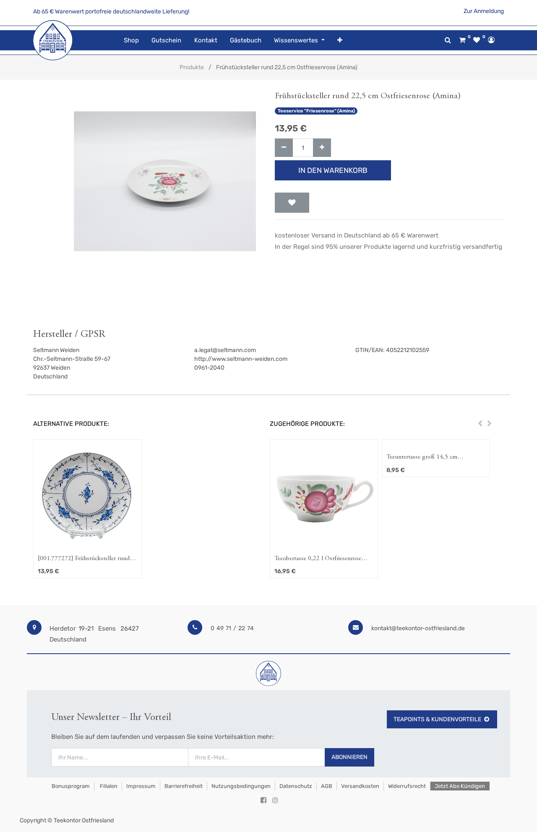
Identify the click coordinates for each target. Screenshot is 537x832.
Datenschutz (295, 786)
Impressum (141, 786)
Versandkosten (360, 786)
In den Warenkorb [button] (333, 170)
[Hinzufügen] (322, 147)
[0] (462, 40)
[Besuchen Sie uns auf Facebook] (263, 800)
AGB (326, 786)
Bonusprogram (70, 786)
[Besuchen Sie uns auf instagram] (275, 800)
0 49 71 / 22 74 (232, 628)
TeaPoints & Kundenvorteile (437, 719)
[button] (340, 40)
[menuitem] (131, 40)
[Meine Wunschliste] (476, 40)
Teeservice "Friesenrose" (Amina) (316, 111)
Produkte (192, 67)
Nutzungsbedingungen (241, 786)
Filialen (108, 786)
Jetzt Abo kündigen (460, 786)
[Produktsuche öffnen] (448, 40)
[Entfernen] (284, 147)
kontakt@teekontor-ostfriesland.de (418, 628)
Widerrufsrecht (407, 786)
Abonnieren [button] (349, 757)
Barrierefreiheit (183, 786)
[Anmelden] (491, 40)
